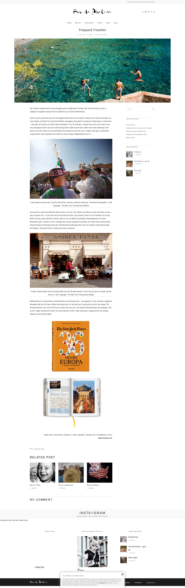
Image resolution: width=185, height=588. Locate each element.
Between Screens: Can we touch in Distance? (139, 128)
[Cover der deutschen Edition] (71, 346)
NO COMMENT (41, 499)
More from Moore (93, 485)
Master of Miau (35, 485)
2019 (35, 449)
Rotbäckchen (137, 152)
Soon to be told (130, 125)
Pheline (82, 34)
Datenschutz (102, 583)
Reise (42, 449)
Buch (39, 449)
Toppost (104, 34)
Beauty (78, 23)
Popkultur (89, 23)
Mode (69, 23)
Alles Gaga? (137, 170)
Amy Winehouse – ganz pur (142, 161)
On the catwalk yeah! (65, 485)
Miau (116, 23)
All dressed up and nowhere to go (136, 131)
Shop (108, 23)
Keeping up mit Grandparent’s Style (136, 134)
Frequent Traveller (92, 30)
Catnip (99, 23)
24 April (89, 34)
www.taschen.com (105, 438)
